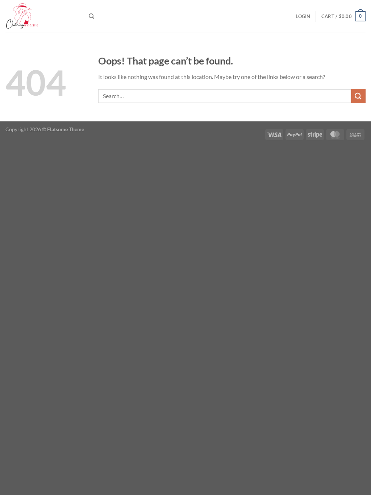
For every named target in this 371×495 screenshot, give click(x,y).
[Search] (91, 16)
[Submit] (358, 96)
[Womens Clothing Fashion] (41, 16)
